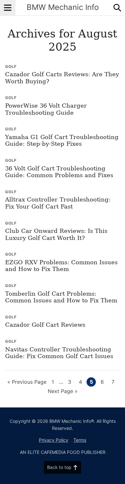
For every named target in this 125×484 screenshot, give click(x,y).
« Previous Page (26, 382)
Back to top (59, 467)
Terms (79, 440)
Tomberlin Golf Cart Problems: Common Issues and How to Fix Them (61, 297)
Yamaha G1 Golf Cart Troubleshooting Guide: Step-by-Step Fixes (62, 140)
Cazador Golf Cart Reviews (45, 324)
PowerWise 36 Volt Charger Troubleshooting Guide (46, 109)
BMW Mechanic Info (63, 7)
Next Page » (63, 392)
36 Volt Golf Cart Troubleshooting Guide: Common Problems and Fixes (59, 172)
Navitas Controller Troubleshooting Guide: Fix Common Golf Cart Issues (59, 353)
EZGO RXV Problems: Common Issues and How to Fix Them (61, 266)
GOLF (11, 66)
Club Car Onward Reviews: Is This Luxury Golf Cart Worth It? (56, 234)
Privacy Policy (53, 440)
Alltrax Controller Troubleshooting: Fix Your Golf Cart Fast (58, 203)
